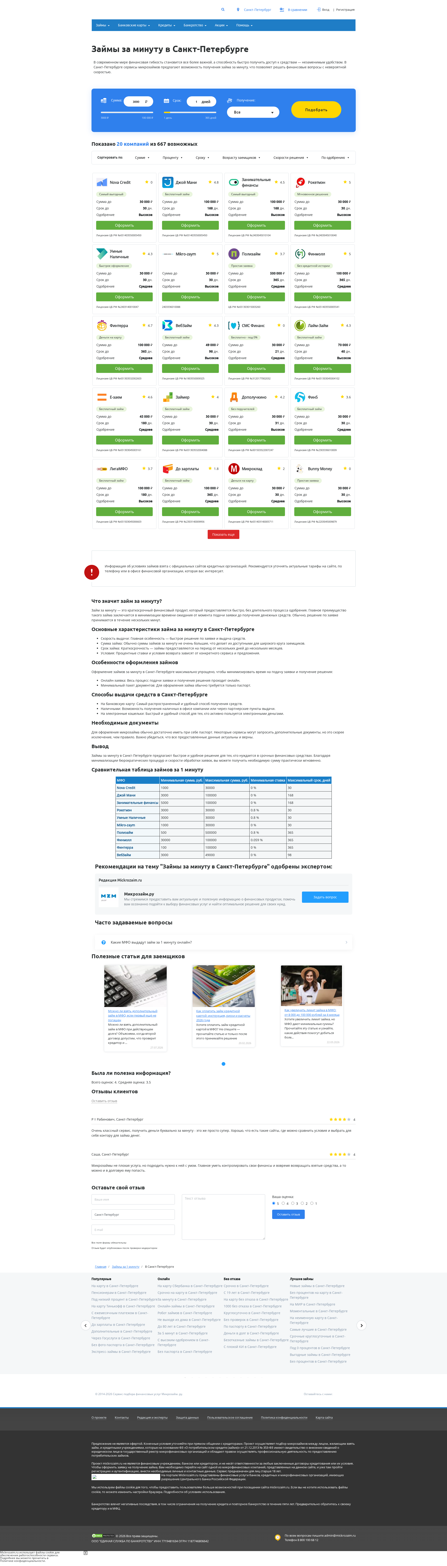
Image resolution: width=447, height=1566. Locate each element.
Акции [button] (219, 25)
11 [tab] (255, 1377)
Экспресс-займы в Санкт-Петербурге (121, 1351)
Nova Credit (126, 787)
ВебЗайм (124, 855)
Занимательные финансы (137, 802)
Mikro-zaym (126, 825)
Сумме (140, 157)
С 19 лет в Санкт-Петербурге (247, 1292)
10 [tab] (248, 1377)
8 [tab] (234, 1377)
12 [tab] (262, 1377)
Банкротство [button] (193, 25)
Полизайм (125, 832)
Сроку (201, 157)
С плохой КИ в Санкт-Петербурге (250, 1346)
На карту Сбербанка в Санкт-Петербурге (190, 1286)
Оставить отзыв (104, 1101)
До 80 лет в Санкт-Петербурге (182, 1326)
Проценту (171, 157)
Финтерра (125, 847)
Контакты (122, 1417)
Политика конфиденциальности (284, 1417)
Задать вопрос (325, 897)
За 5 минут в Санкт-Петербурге (183, 1333)
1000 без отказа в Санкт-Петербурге (253, 1306)
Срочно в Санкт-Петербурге (246, 1286)
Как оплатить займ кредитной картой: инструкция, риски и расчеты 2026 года (223, 1015)
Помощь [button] (242, 25)
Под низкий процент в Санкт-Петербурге (124, 1299)
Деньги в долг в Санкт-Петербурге (251, 1333)
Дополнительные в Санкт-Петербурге (121, 1331)
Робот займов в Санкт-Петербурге (185, 1313)
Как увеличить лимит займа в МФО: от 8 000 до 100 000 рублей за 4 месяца (311, 1012)
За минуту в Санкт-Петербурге (182, 1299)
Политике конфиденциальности (22, 1561)
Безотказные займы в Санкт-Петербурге (256, 1340)
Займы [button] (101, 25)
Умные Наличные (131, 817)
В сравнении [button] (293, 10)
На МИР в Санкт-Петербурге (312, 1304)
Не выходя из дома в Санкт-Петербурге (189, 1319)
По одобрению (334, 157)
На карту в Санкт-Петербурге (114, 1286)
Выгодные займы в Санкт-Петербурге (320, 1354)
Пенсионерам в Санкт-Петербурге (118, 1292)
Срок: (177, 100)
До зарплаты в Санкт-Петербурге (118, 1324)
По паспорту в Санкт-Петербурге (250, 1326)
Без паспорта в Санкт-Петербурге (185, 1351)
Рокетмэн (124, 810)
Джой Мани (126, 795)
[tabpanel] (135, 1008)
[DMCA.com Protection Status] (103, 1535)
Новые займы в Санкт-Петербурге (317, 1286)
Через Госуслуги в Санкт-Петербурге (120, 1338)
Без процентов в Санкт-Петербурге (318, 1361)
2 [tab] (192, 1377)
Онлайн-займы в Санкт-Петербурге (186, 1306)
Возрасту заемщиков (240, 157)
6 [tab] (220, 1377)
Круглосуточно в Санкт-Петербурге (252, 1313)
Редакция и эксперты (152, 1417)
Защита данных (187, 1417)
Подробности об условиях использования (194, 1492)
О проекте (98, 1417)
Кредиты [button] (165, 25)
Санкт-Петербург (257, 9)
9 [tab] (241, 1377)
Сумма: (116, 100)
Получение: (246, 100)
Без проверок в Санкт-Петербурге (251, 1319)
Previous (85, 1325)
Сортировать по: (110, 157)
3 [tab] (199, 1377)
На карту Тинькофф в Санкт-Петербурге (123, 1306)
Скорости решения (289, 157)
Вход (325, 9)
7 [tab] (227, 1377)
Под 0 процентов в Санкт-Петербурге (320, 1348)
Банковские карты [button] (132, 25)
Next (361, 1325)
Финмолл (124, 840)
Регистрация (345, 9)
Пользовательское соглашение (230, 1417)
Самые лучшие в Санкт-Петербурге (318, 1329)
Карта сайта (324, 1417)
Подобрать (316, 110)
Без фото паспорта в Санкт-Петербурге (123, 1345)
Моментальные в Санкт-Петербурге (319, 1311)
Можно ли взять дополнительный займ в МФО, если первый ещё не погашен (132, 1015)
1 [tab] (185, 1377)
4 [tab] (206, 1377)
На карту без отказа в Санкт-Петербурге (256, 1299)
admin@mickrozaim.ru (340, 1535)
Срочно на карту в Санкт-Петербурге (187, 1292)
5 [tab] (213, 1377)
